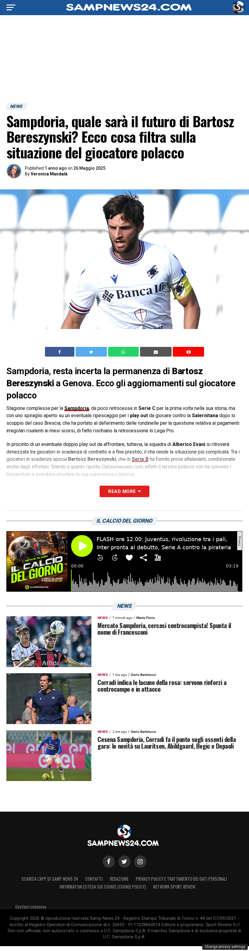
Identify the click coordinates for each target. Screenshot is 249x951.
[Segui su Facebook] (109, 862)
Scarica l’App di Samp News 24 (50, 879)
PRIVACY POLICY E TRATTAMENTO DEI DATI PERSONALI (181, 879)
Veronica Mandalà (49, 173)
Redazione (119, 879)
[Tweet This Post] (92, 352)
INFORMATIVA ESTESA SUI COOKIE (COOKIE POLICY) (103, 886)
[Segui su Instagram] (140, 862)
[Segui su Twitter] (124, 862)
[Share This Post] (124, 352)
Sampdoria (76, 408)
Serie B (140, 459)
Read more (122, 491)
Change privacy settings (225, 947)
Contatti (94, 879)
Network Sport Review (174, 886)
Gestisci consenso (30, 906)
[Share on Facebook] (60, 352)
